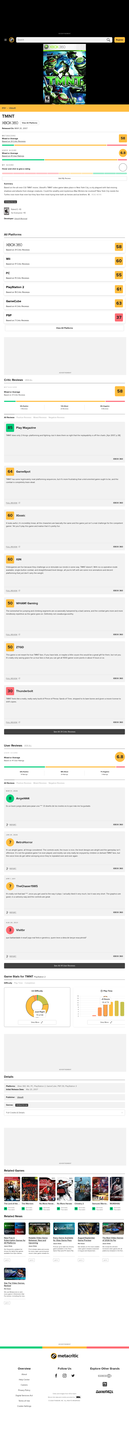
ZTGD (16, 647)
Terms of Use (24, 1401)
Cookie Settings (24, 1406)
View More (35, 1022)
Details (8, 1077)
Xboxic (16, 515)
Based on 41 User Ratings (13, 156)
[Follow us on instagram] (64, 1377)
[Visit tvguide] (105, 1385)
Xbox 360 (118, 459)
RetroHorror (21, 842)
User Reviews (13, 745)
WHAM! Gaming (23, 603)
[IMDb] (78, 1397)
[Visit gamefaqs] (105, 1393)
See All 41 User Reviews (64, 965)
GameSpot (19, 471)
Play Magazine (22, 427)
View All (28, 380)
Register (119, 40)
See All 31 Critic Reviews (64, 732)
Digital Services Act (24, 1395)
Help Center (24, 1379)
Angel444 (19, 798)
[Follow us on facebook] (56, 1377)
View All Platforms (29, 123)
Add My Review (64, 178)
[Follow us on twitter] (73, 1377)
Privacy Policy (24, 1390)
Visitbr (17, 930)
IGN (14, 559)
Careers (24, 1385)
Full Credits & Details (15, 1112)
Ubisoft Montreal (20, 219)
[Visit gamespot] (105, 1377)
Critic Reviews (13, 380)
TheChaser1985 (23, 886)
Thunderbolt (20, 691)
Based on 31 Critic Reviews (14, 141)
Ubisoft (12, 108)
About (24, 1374)
